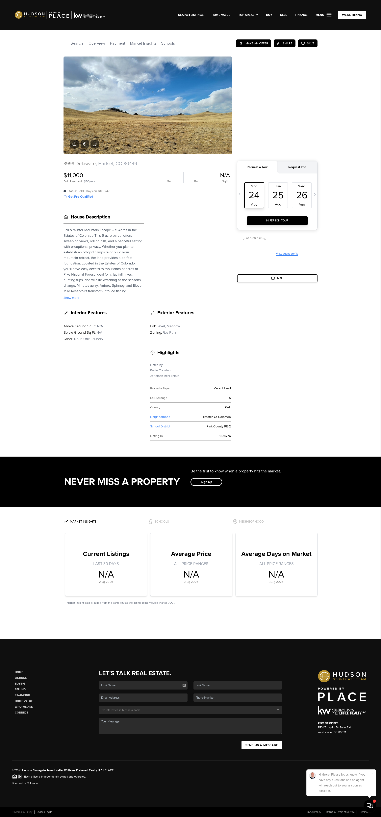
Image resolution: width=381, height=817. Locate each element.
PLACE (109, 770)
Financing (22, 695)
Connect (21, 712)
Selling (20, 689)
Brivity (29, 812)
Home (19, 672)
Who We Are (24, 707)
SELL (283, 15)
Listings (21, 678)
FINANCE (301, 15)
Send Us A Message (261, 745)
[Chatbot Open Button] (370, 806)
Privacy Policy (313, 812)
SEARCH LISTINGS (191, 15)
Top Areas (246, 15)
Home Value (221, 15)
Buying (20, 683)
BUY (269, 15)
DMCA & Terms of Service (340, 812)
